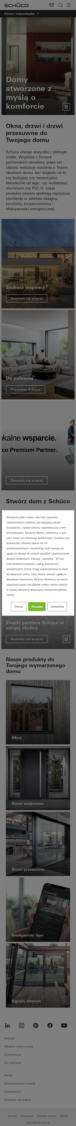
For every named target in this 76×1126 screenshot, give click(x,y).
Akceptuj (37, 606)
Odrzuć (18, 606)
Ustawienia (57, 606)
